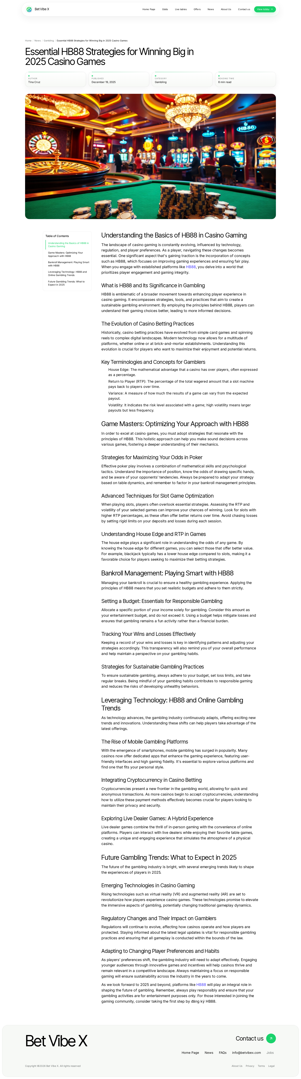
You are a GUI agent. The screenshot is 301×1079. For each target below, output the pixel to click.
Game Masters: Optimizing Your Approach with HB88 (65, 254)
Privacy (250, 1065)
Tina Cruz (34, 82)
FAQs (223, 1052)
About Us (237, 1065)
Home (28, 40)
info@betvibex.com (246, 1052)
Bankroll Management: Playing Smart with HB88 (68, 264)
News (37, 40)
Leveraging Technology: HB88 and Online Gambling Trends (67, 273)
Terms (261, 1065)
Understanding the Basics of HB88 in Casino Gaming (68, 245)
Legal (271, 1065)
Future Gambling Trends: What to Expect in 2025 (66, 283)
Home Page (190, 1052)
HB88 (191, 267)
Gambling (49, 40)
